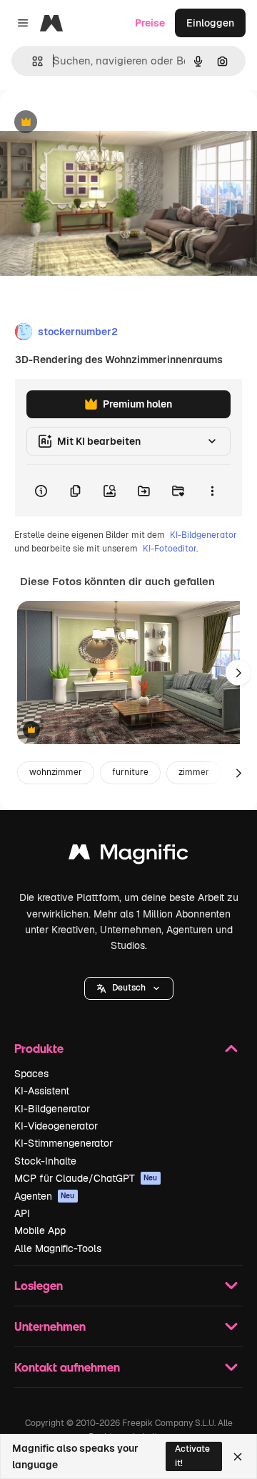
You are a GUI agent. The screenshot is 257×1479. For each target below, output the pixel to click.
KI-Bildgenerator (203, 535)
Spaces (31, 1073)
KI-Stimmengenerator (63, 1143)
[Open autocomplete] (31, 61)
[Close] (238, 1456)
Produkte (39, 1048)
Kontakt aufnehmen (67, 1366)
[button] (128, 988)
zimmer (193, 772)
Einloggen (210, 22)
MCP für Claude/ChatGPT (86, 1178)
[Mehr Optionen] (212, 490)
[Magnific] (128, 855)
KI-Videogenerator (56, 1125)
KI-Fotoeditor (169, 548)
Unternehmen (50, 1326)
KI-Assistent (41, 1090)
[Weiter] (238, 672)
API (22, 1213)
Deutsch (129, 987)
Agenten (44, 1196)
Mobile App (40, 1230)
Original (91, 123)
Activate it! (192, 1455)
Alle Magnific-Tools (57, 1248)
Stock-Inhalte (45, 1161)
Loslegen (38, 1285)
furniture (130, 772)
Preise (150, 22)
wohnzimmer (55, 772)
